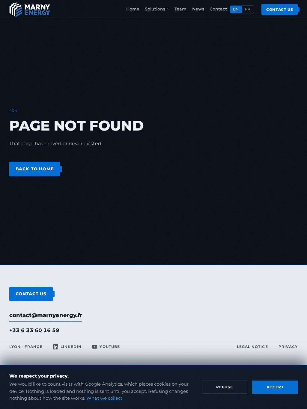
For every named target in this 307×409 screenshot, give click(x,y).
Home (132, 9)
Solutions (155, 9)
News (198, 9)
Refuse (224, 387)
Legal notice (252, 347)
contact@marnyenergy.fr (45, 315)
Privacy (288, 347)
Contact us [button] (279, 9)
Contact (218, 9)
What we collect (104, 398)
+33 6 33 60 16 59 (34, 330)
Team (180, 9)
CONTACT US (31, 293)
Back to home (35, 169)
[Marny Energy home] (29, 9)
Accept (275, 387)
